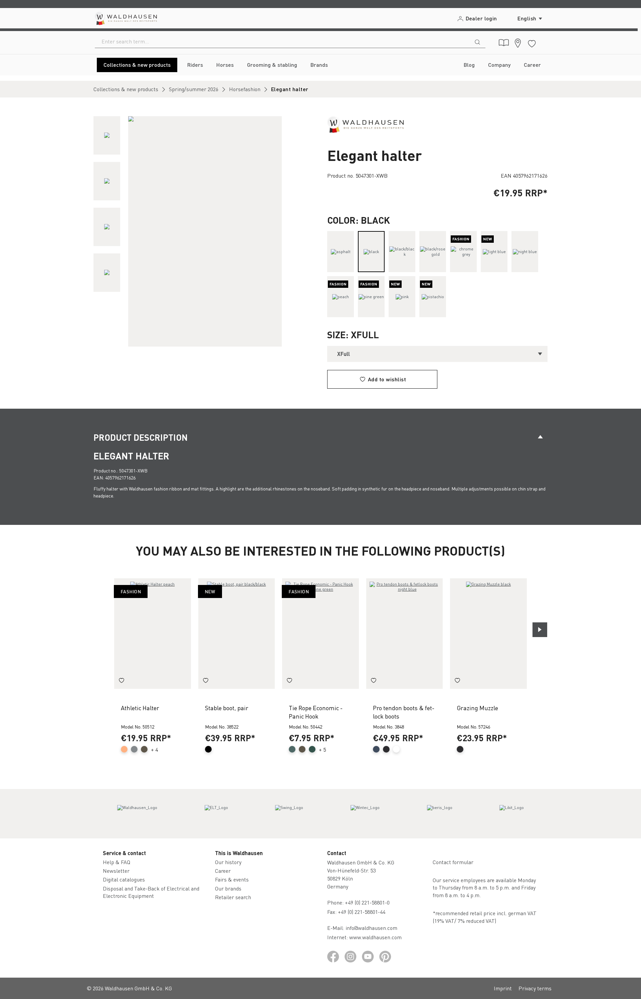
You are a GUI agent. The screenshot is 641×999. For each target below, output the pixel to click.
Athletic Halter (140, 708)
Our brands (228, 888)
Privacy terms (535, 988)
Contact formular (453, 861)
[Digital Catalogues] (503, 43)
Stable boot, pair (226, 708)
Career (223, 870)
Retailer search (233, 897)
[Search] (477, 41)
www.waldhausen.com (375, 937)
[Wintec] (365, 813)
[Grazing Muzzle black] (488, 633)
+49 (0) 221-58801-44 (363, 911)
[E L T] (216, 813)
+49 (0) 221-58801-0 (367, 902)
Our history (228, 861)
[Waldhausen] (365, 123)
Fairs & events (232, 879)
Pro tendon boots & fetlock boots (403, 712)
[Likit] (511, 813)
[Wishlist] (532, 42)
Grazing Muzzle (477, 708)
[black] (371, 251)
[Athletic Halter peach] (152, 633)
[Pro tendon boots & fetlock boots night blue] (404, 633)
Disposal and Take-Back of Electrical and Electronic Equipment (151, 892)
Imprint (503, 988)
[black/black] (402, 251)
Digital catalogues (124, 879)
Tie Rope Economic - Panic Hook (316, 712)
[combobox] (282, 41)
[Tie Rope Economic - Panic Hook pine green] (320, 633)
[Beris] (439, 813)
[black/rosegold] (432, 251)
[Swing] (289, 813)
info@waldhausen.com (371, 927)
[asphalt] (340, 251)
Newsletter (116, 870)
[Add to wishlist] (121, 681)
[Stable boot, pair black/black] (236, 633)
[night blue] (524, 251)
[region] (203, 231)
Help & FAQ (116, 861)
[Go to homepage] (125, 18)
